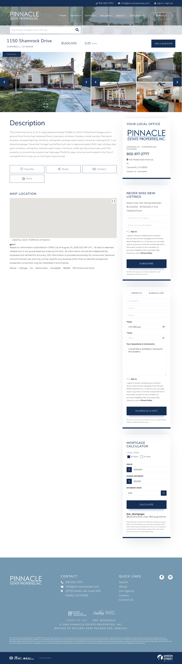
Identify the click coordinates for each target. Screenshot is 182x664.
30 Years (134, 456)
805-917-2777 (138, 154)
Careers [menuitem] (124, 595)
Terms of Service (139, 422)
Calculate (146, 504)
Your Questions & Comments (141, 344)
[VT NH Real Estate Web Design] (165, 658)
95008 (66, 268)
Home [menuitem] (62, 15)
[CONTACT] (163, 44)
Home (13, 268)
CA (31, 268)
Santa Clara (41, 268)
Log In (159, 3)
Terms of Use (76, 620)
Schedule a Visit (156, 293)
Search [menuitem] (75, 15)
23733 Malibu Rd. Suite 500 (83, 593)
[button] (77, 30)
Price (130, 464)
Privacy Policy (146, 253)
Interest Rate (134, 488)
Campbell (55, 268)
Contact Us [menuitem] (126, 599)
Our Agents (142, 171)
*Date (129, 322)
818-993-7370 (105, 3)
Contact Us (131, 171)
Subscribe (146, 263)
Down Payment (135, 476)
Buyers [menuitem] (90, 15)
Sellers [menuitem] (105, 15)
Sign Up (169, 3)
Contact (161, 16)
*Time (129, 333)
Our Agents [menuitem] (137, 15)
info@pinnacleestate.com (135, 3)
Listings (23, 268)
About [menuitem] (120, 15)
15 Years (147, 456)
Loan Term (133, 452)
